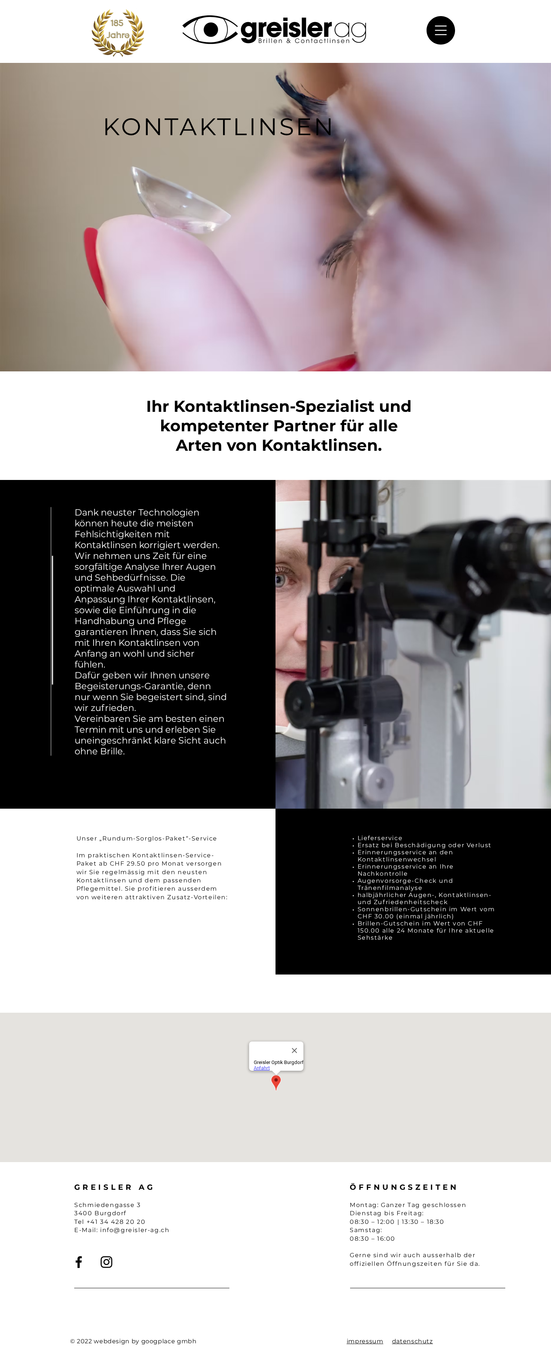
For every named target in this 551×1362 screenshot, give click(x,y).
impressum (365, 1341)
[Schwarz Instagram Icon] (106, 1262)
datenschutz (412, 1341)
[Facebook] (79, 1262)
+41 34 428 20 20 (116, 1221)
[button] (441, 30)
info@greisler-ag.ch (134, 1230)
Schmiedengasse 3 (107, 1205)
